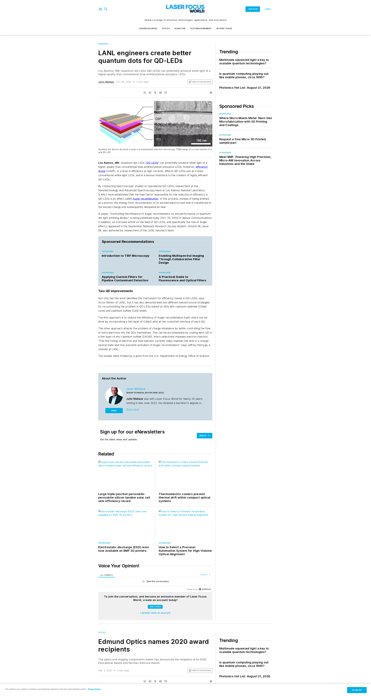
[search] (106, 9)
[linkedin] (150, 92)
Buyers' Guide (224, 28)
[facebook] (144, 92)
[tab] (106, 574)
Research (103, 44)
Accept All (356, 690)
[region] (155, 582)
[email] (165, 92)
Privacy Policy (94, 689)
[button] (100, 9)
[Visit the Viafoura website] (205, 589)
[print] (210, 92)
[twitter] (155, 92)
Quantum (179, 28)
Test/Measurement (201, 28)
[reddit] (160, 92)
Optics (166, 28)
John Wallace (106, 81)
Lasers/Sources (148, 28)
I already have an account (155, 612)
